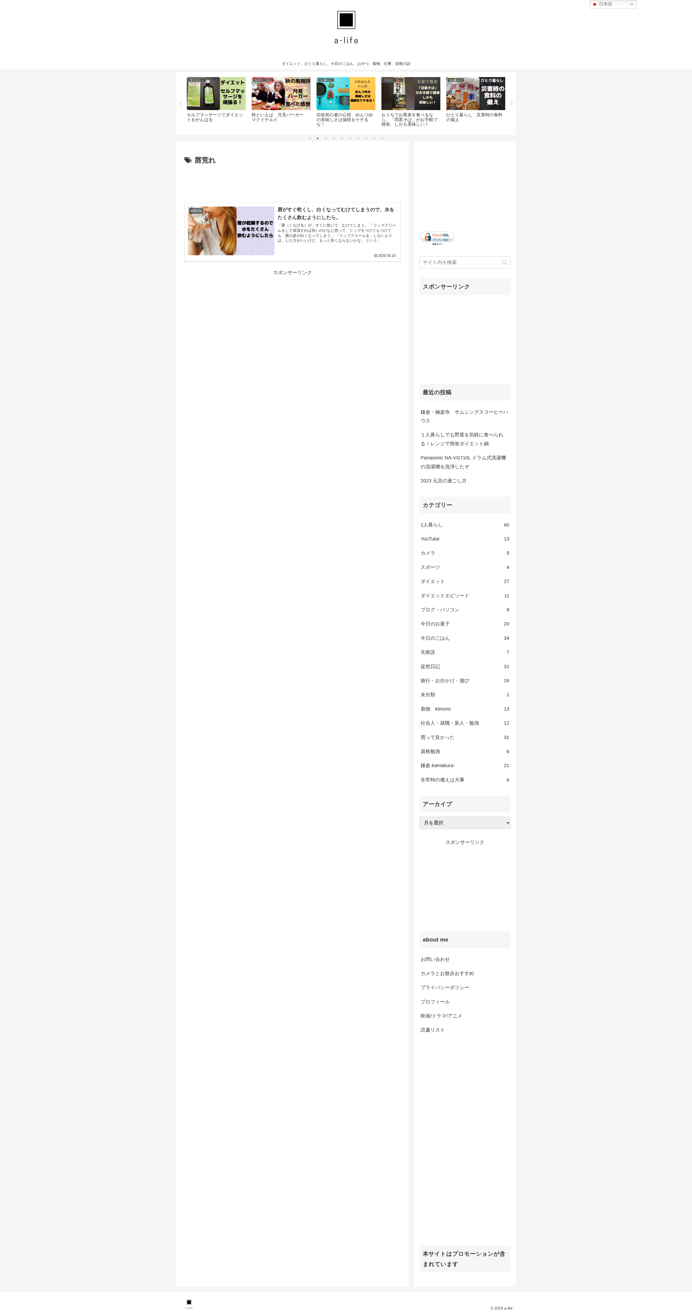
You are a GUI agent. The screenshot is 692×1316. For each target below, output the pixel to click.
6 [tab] (350, 138)
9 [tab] (374, 138)
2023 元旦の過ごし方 (444, 480)
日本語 (605, 4)
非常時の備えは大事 (465, 780)
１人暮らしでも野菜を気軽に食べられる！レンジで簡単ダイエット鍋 (462, 439)
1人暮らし (465, 525)
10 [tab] (382, 138)
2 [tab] (317, 138)
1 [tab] (309, 138)
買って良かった (465, 737)
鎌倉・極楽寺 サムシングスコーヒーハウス (464, 416)
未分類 (465, 694)
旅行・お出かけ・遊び (465, 680)
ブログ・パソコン (465, 609)
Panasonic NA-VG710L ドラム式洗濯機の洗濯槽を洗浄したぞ (463, 462)
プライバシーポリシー (445, 987)
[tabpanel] (216, 102)
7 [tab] (358, 138)
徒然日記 (465, 666)
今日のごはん (465, 638)
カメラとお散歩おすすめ (447, 973)
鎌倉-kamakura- (465, 765)
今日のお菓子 (465, 623)
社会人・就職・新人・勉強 (465, 723)
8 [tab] (366, 138)
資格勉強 (465, 751)
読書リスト (433, 1030)
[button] (505, 262)
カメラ (465, 553)
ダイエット (465, 581)
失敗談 (465, 652)
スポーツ (465, 567)
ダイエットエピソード (465, 595)
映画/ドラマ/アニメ (441, 1016)
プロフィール (435, 1002)
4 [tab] (334, 138)
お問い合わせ (435, 959)
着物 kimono (465, 709)
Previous (180, 103)
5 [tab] (342, 138)
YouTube (465, 539)
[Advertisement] (292, 181)
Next (511, 103)
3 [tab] (325, 138)
